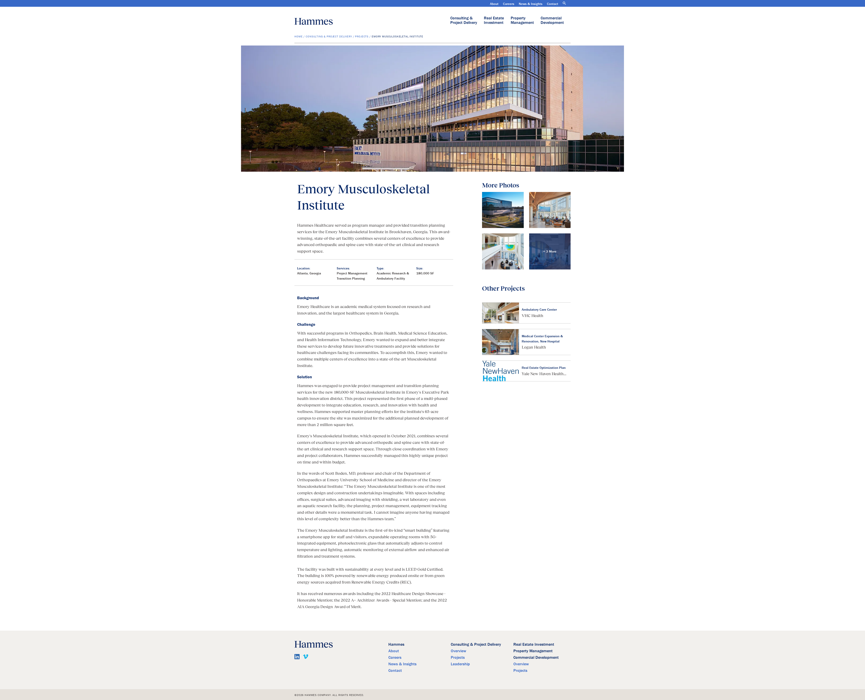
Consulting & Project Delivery (463, 20)
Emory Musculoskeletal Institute (397, 36)
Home (298, 36)
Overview (458, 650)
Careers (508, 4)
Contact (552, 4)
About (494, 4)
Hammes (396, 644)
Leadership (460, 663)
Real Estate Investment (494, 20)
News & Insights (530, 4)
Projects (362, 36)
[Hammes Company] (313, 21)
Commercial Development (552, 20)
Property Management (522, 20)
